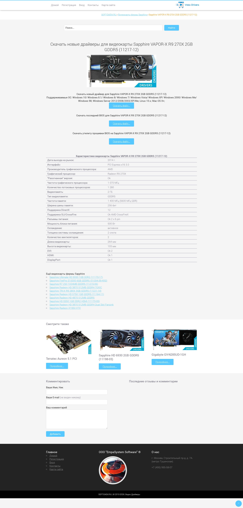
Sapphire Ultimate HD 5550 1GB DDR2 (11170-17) (76, 277)
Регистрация (69, 5)
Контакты (93, 5)
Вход (82, 5)
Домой (55, 5)
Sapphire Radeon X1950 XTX (65, 308)
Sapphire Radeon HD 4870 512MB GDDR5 (72, 297)
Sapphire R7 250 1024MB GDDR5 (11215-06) (73, 284)
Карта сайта (108, 5)
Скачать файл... (121, 105)
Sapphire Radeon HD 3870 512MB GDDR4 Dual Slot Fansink (81, 304)
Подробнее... (57, 366)
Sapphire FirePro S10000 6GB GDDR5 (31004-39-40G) (78, 280)
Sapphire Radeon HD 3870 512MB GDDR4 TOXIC (75, 287)
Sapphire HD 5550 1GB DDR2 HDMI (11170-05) (74, 301)
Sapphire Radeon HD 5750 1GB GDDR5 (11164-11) (76, 294)
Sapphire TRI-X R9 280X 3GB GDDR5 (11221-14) (75, 290)
